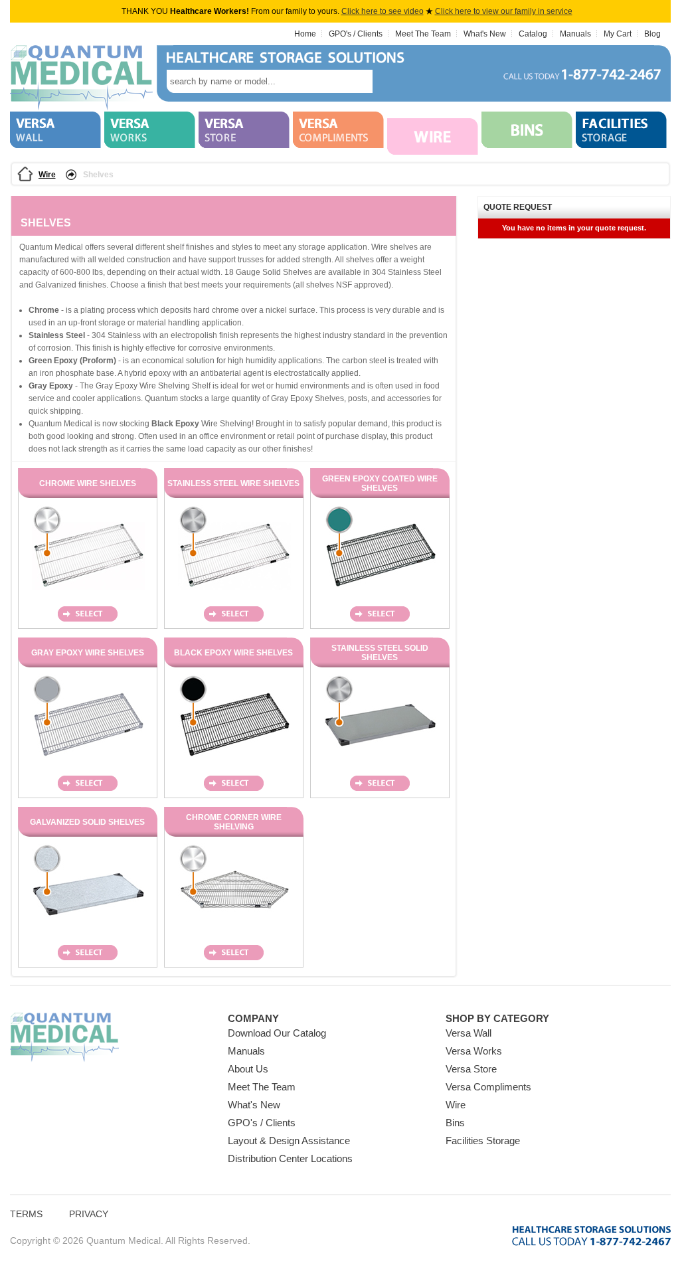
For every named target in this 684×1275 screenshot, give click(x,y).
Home (305, 34)
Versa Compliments (488, 1086)
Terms (26, 1214)
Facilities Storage (483, 1140)
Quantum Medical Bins (81, 78)
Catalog (533, 34)
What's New (485, 34)
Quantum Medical (64, 1037)
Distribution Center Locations (290, 1158)
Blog (652, 34)
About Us (248, 1068)
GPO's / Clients (356, 34)
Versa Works (474, 1051)
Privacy (88, 1214)
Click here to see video (382, 11)
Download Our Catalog (277, 1033)
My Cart (618, 34)
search (392, 81)
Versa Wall (468, 1033)
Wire (47, 174)
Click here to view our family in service (503, 11)
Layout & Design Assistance (289, 1140)
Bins (455, 1122)
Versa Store (471, 1068)
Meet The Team (423, 34)
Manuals (575, 34)
